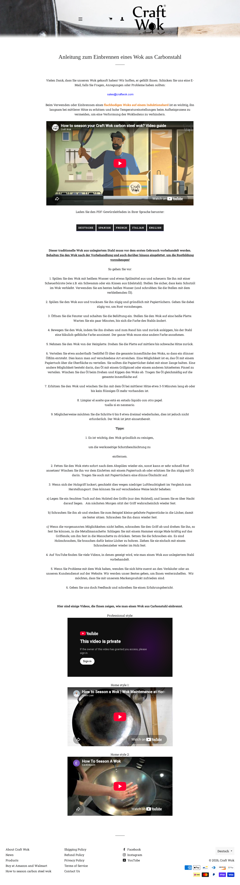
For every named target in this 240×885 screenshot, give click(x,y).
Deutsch (223, 851)
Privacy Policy (74, 860)
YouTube (133, 860)
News (10, 855)
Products (12, 860)
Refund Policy (74, 855)
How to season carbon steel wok (28, 871)
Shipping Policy (75, 849)
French (121, 227)
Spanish (104, 227)
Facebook (134, 849)
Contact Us (72, 871)
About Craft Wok (17, 849)
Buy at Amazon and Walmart (26, 866)
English (155, 227)
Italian (138, 227)
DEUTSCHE (85, 227)
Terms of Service (76, 866)
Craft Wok (227, 860)
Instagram (134, 855)
